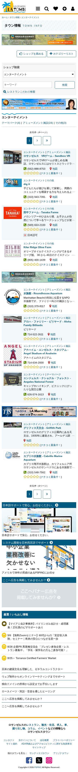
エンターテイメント (30, 17)
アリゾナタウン (61, 753)
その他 (50, 180)
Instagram (49, 760)
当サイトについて (27, 740)
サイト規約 (11, 744)
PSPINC (38, 767)
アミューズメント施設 (58, 152)
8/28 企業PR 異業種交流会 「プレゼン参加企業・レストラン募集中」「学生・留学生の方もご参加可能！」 (38, 648)
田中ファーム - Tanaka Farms (41, 212)
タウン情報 (15, 17)
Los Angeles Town (18, 10)
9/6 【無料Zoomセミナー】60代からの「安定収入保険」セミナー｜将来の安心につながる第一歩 (37, 637)
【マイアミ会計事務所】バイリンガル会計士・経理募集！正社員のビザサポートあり (38, 625)
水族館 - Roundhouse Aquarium (43, 293)
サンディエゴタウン (39, 753)
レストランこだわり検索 (21, 91)
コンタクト (8, 740)
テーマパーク (54, 374)
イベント (43, 728)
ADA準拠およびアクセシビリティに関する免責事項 (46, 744)
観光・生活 (48, 724)
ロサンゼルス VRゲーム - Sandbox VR (47, 155)
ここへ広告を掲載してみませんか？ (22, 698)
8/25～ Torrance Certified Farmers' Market (31, 658)
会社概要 (44, 740)
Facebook (29, 760)
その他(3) (61, 122)
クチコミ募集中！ (51, 173)
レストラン (32, 724)
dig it (27, 184)
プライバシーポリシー (64, 740)
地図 (55, 168)
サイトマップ (39, 747)
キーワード (10, 84)
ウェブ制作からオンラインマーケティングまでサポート (33, 676)
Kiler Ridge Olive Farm (37, 247)
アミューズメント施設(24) (38, 122)
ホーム (5, 17)
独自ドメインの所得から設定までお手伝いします (30, 683)
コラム (31, 728)
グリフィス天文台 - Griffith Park (42, 427)
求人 (59, 724)
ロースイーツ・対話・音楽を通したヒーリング (28, 691)
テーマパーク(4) (11, 122)
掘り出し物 (18, 728)
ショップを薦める (33, 53)
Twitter (39, 760)
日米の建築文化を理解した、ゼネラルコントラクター (32, 669)
